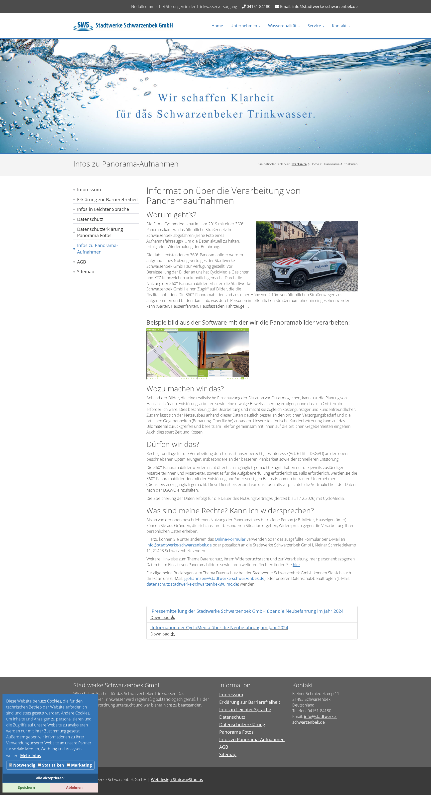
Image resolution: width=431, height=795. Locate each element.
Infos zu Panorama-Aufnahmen (97, 248)
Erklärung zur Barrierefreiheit (107, 199)
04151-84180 (258, 6)
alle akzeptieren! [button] (50, 778)
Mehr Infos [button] (30, 755)
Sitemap (85, 271)
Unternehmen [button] (244, 25)
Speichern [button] (26, 787)
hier (296, 564)
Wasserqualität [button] (283, 25)
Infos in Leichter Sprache (103, 209)
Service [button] (315, 25)
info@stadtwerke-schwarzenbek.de (179, 545)
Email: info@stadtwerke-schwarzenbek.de (318, 6)
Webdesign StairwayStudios (177, 779)
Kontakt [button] (340, 25)
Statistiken (52, 765)
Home (217, 25)
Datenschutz (90, 219)
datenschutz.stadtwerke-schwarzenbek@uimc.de (192, 584)
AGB (81, 262)
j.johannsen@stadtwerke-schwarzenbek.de (224, 578)
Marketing (81, 765)
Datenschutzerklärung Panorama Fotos (100, 232)
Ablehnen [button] (74, 787)
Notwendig (23, 765)
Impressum (89, 189)
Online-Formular (230, 539)
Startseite (299, 164)
